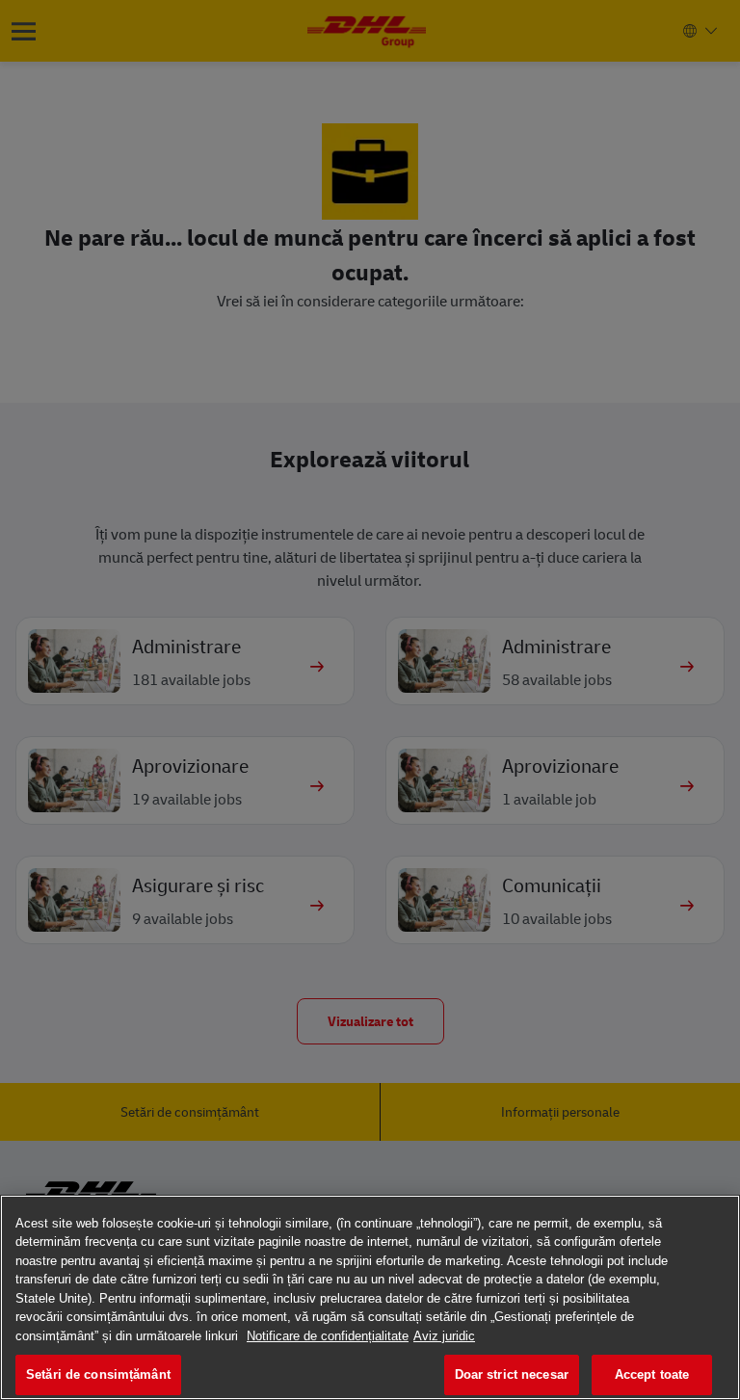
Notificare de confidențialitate (328, 1336)
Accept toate (652, 1374)
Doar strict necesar (511, 1374)
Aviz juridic (444, 1336)
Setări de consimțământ (98, 1374)
